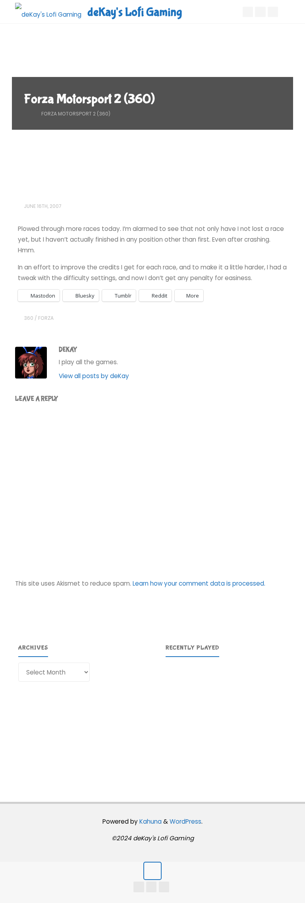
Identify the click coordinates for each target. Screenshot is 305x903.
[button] (226, 755)
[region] (226, 719)
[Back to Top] (152, 871)
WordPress (185, 821)
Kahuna (150, 821)
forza (46, 318)
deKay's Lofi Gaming (134, 12)
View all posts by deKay (94, 376)
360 (28, 318)
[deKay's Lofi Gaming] (48, 12)
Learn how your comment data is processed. (199, 583)
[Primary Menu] (290, 12)
